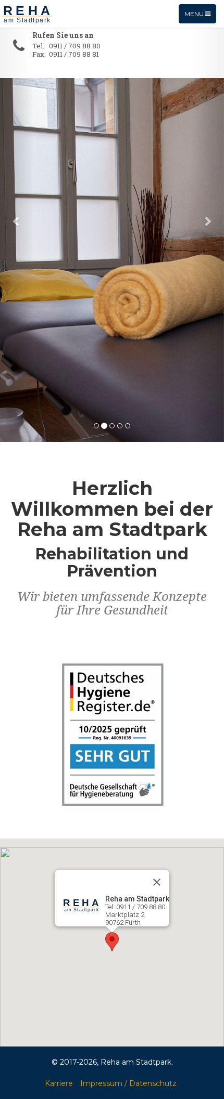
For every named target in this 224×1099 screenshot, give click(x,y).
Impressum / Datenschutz (128, 1083)
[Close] (156, 882)
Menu (200, 16)
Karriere (59, 1083)
